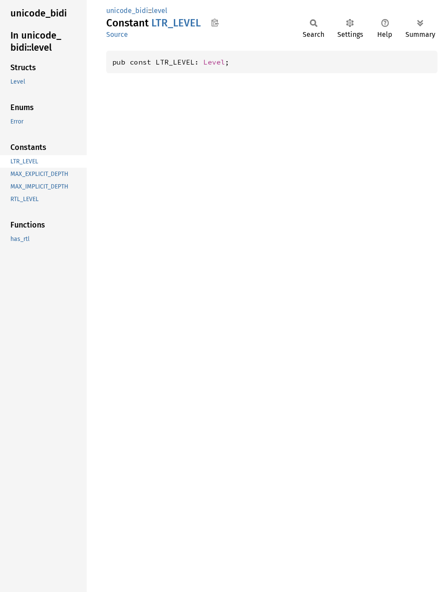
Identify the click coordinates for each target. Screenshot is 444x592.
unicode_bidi (127, 11)
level (159, 11)
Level (214, 62)
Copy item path (215, 22)
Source (117, 34)
